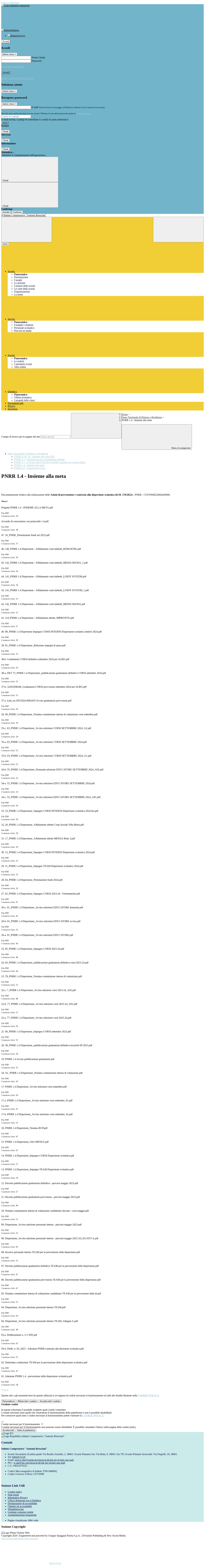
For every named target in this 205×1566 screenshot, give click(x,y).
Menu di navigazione (181, 448)
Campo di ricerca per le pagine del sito (20, 436)
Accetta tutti (50, 1401)
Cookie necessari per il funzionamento (21, 1424)
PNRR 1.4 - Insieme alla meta (29, 465)
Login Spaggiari (83, 113)
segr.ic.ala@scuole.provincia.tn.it (44, 1460)
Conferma (17, 212)
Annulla (6, 212)
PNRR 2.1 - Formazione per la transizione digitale (39, 459)
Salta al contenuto (10, 2)
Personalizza (9, 1401)
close (5, 244)
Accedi (6, 41)
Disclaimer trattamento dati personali (19, 1538)
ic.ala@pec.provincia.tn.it (39, 1462)
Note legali (13, 1494)
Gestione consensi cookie (20, 1512)
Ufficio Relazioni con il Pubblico (24, 1500)
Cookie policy (15, 1491)
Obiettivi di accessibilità (20, 1506)
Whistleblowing (16, 1509)
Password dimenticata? (12, 66)
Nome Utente (38, 57)
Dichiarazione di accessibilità (22, 1503)
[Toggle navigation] (26, 229)
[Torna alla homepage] (102, 215)
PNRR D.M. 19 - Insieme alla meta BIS (34, 456)
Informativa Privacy (18, 1497)
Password (36, 60)
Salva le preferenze (26, 1430)
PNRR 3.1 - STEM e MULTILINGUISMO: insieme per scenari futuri (49, 462)
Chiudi (5, 131)
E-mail (35, 107)
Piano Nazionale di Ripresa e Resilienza (142, 417)
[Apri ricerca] (178, 229)
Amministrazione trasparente (22, 1515)
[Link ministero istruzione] (15, 5)
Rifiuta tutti (27, 1401)
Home (125, 414)
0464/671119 (18, 1457)
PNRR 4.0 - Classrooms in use (29, 468)
